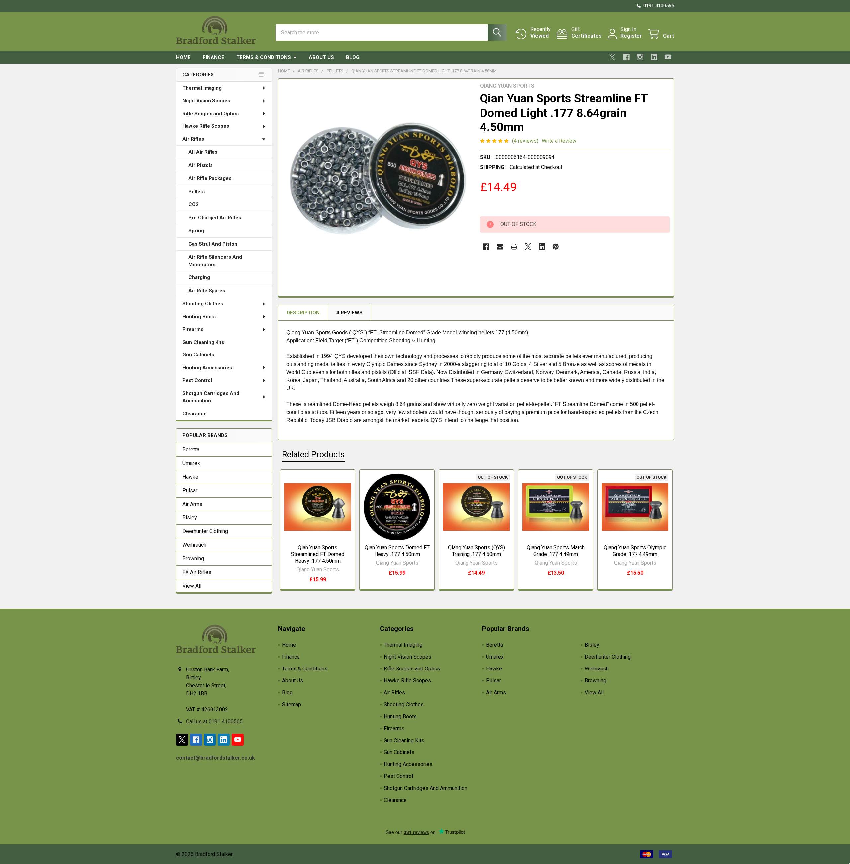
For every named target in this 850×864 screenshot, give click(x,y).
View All (191, 586)
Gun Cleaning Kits (203, 342)
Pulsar (189, 490)
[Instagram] (640, 57)
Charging (199, 277)
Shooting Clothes (202, 304)
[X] (612, 57)
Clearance (194, 414)
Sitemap (291, 704)
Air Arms (192, 504)
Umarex (191, 463)
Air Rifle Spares (206, 291)
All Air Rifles (202, 152)
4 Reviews (349, 313)
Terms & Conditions (263, 57)
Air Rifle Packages (209, 178)
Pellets (196, 192)
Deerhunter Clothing (205, 531)
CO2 (193, 204)
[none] (377, 178)
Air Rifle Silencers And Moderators (215, 261)
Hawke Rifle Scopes (205, 126)
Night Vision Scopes (206, 101)
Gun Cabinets (198, 355)
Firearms (192, 329)
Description (303, 313)
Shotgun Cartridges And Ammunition (210, 397)
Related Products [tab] (313, 454)
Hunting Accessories (207, 368)
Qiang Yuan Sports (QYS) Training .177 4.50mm (476, 550)
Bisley (189, 517)
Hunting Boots (199, 317)
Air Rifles (193, 139)
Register (631, 36)
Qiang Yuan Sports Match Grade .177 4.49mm (556, 550)
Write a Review (559, 141)
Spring (196, 231)
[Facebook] (626, 57)
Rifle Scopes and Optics (210, 114)
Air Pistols (200, 165)
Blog (353, 57)
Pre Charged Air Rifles (214, 218)
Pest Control (197, 380)
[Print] (514, 247)
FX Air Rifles (196, 572)
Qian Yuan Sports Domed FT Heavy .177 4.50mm (397, 550)
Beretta (190, 449)
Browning (193, 558)
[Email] (500, 247)
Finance (213, 57)
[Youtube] (668, 57)
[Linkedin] (654, 57)
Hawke (190, 477)
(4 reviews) (525, 141)
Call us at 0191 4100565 (214, 721)
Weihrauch (194, 545)
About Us (321, 57)
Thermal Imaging (202, 88)
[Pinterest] (556, 247)
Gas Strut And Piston (212, 244)
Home (183, 57)
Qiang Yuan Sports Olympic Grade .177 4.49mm (635, 550)
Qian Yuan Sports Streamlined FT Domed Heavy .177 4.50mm (317, 554)
